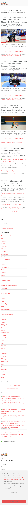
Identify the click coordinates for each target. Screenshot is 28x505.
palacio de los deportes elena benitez (19, 386)
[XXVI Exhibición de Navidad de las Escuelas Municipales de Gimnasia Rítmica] (13, 36)
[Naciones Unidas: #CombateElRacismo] (7, 228)
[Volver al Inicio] (4, 3)
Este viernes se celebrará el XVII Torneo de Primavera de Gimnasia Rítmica (13, 107)
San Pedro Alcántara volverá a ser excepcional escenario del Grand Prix (13, 150)
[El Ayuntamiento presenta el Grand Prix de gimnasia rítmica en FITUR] (13, 194)
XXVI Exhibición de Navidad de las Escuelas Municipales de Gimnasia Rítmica (14, 19)
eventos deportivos (6, 386)
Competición (3, 99)
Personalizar (14, 492)
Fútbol (16, 208)
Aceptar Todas (14, 501)
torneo (20, 388)
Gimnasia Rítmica (18, 55)
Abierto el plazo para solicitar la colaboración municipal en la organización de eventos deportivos (12, 416)
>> (16, 211)
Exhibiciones (3, 55)
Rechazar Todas (14, 497)
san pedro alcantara (12, 388)
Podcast (3, 467)
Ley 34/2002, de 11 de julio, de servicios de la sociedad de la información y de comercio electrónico (15, 477)
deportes (17, 385)
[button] (26, 3)
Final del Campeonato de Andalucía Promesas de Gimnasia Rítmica (14, 63)
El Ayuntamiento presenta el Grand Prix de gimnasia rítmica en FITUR (12, 183)
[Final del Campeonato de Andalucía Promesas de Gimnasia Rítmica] (13, 80)
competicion (11, 385)
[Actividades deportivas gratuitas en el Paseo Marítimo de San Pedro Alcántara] (13, 422)
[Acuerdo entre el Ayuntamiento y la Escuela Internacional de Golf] (13, 431)
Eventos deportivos (11, 55)
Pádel (2, 209)
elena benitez (22, 385)
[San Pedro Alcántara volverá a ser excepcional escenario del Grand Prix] (13, 160)
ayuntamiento (6, 385)
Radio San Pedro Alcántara (12, 54)
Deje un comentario (17, 51)
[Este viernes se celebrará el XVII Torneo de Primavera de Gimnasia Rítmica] (13, 123)
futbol (10, 386)
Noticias (3, 469)
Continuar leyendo (6, 51)
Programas (3, 464)
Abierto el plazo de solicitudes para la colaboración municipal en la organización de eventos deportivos (12, 403)
